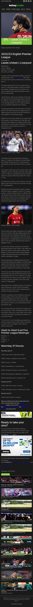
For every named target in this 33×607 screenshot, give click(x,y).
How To (23, 9)
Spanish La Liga (23, 405)
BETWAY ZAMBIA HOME (6, 1)
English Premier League (11, 407)
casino (10, 434)
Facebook (15, 462)
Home (3, 9)
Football (8, 9)
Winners (28, 9)
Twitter (21, 462)
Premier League (16, 9)
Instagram (27, 462)
